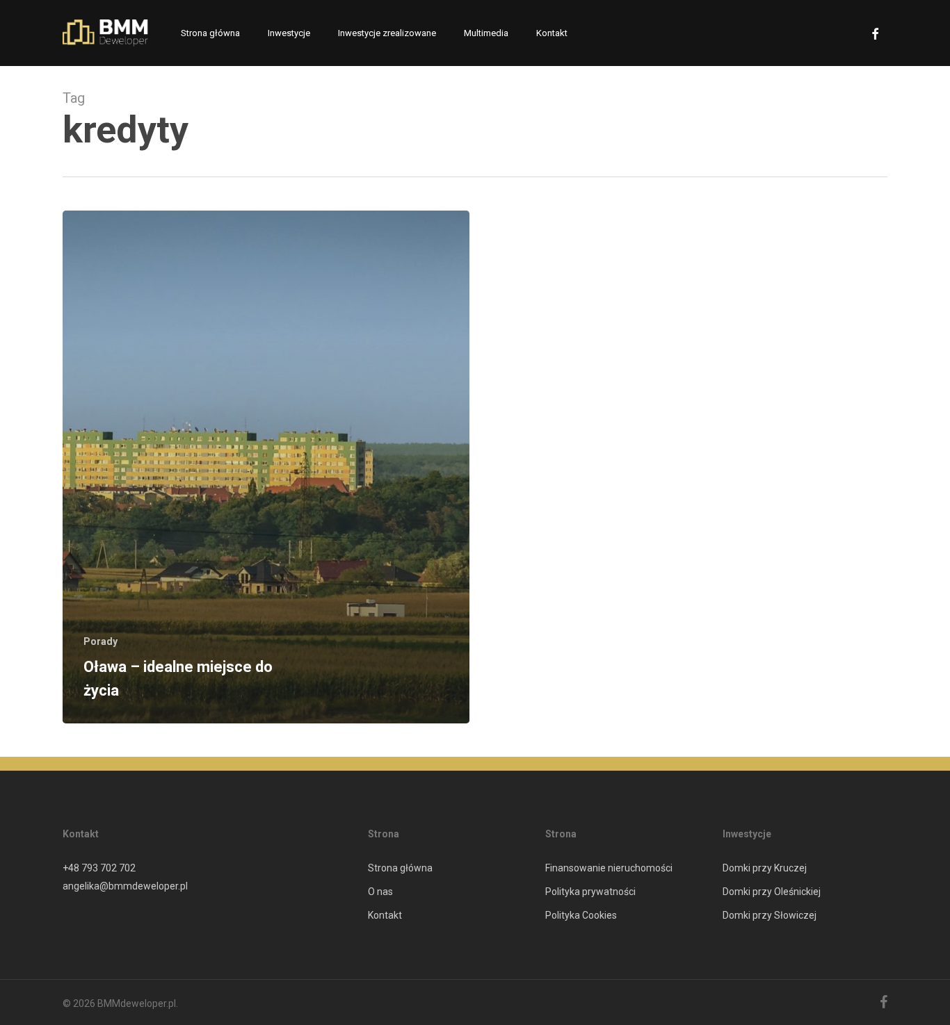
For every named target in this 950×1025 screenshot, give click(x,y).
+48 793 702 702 (99, 868)
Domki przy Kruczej (765, 868)
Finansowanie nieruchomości (609, 868)
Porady (100, 641)
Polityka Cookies (581, 915)
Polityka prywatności (590, 891)
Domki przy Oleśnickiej (772, 891)
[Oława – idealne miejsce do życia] (266, 467)
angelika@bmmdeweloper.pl (125, 886)
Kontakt (385, 915)
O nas (380, 891)
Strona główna (400, 868)
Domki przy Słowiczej (769, 915)
